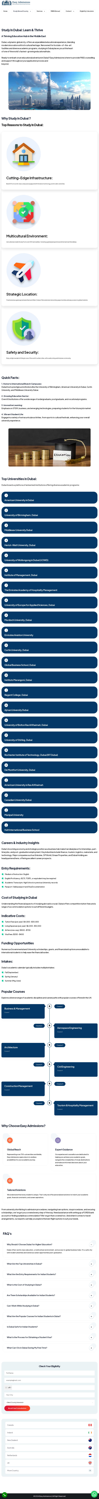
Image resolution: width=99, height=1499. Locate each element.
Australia (10, 1448)
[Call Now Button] (4, 1495)
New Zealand (12, 1440)
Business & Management (17, 1008)
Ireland (10, 1432)
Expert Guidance (64, 1149)
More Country (13, 1470)
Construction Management (18, 1085)
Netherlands (12, 1455)
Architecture (11, 1047)
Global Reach (14, 1149)
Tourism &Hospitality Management (75, 1105)
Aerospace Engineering (69, 1027)
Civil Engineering (65, 1066)
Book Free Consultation (17, 1408)
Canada (10, 1425)
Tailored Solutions (16, 1189)
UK (8, 1463)
